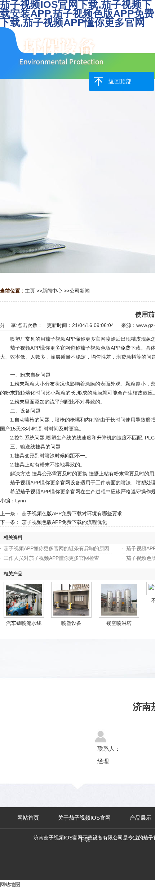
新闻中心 (52, 291)
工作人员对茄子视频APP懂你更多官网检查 (51, 558)
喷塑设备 (71, 623)
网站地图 (10, 884)
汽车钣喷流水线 (23, 623)
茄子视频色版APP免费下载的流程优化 (64, 522)
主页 (30, 291)
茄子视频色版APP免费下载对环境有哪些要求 (72, 513)
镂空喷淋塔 (119, 623)
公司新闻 (80, 291)
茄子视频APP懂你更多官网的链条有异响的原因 (56, 548)
